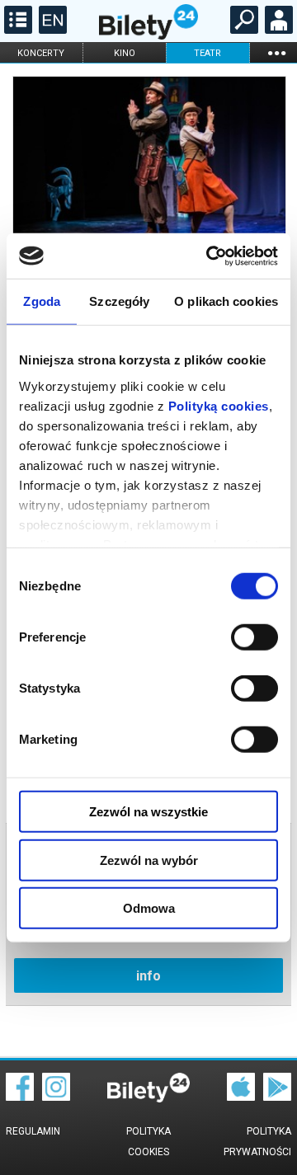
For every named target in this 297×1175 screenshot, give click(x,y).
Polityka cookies (148, 1142)
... (276, 52)
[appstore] (241, 1096)
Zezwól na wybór (149, 860)
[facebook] (20, 1096)
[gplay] (277, 1096)
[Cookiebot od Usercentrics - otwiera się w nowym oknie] (209, 255)
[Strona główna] (148, 35)
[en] (51, 29)
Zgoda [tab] (41, 301)
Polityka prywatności (257, 1142)
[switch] (254, 637)
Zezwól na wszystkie (148, 812)
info (148, 976)
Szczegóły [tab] (119, 301)
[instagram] (56, 1096)
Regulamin (33, 1131)
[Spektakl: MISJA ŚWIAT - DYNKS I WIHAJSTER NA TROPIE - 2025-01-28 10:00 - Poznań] (148, 168)
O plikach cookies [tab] (226, 301)
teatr (207, 53)
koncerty (40, 53)
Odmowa (149, 908)
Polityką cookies (218, 405)
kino (124, 53)
